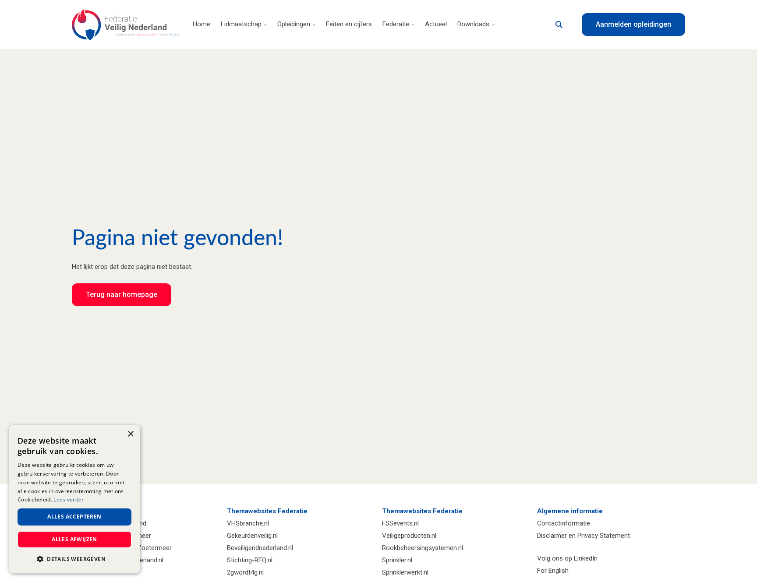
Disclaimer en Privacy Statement (583, 536)
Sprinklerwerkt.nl (405, 572)
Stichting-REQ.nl (249, 560)
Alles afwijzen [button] (74, 539)
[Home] (125, 24)
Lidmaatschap (241, 24)
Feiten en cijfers (349, 24)
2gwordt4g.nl (245, 572)
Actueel (436, 24)
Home (201, 24)
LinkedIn (586, 558)
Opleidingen (293, 24)
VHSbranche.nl (248, 523)
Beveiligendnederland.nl (260, 548)
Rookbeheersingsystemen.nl (422, 548)
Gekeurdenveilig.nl (252, 536)
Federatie (395, 24)
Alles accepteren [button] (74, 516)
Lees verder (68, 499)
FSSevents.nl (400, 523)
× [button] (130, 434)
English (558, 571)
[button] (74, 559)
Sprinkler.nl (397, 560)
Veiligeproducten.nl (409, 536)
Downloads (473, 24)
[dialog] (74, 499)
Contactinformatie (563, 523)
